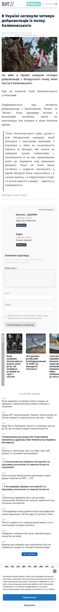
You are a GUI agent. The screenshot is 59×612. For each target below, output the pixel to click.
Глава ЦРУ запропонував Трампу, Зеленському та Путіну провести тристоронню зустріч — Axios (29, 416)
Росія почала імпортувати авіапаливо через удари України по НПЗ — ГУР (26, 477)
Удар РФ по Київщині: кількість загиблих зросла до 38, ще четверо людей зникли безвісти (28, 427)
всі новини (29, 554)
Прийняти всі (30, 597)
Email (8, 304)
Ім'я (7, 293)
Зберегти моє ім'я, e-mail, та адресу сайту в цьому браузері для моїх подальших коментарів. (28, 317)
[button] (54, 570)
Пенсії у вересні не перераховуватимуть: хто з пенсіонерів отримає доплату (27, 524)
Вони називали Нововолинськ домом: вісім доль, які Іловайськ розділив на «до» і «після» (14, 366)
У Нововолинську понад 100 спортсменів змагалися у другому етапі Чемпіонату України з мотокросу (29, 440)
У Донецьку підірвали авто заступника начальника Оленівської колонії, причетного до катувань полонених (28, 500)
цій (46, 589)
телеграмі (10, 95)
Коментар (11, 268)
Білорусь (24, 35)
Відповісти (21, 225)
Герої (34, 35)
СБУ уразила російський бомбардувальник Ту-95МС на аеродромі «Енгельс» (36, 362)
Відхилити (29, 605)
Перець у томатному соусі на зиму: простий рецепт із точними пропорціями (26, 452)
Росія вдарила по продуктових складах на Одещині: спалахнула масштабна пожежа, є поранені (26, 404)
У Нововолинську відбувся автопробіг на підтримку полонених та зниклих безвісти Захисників (26, 464)
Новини (17, 35)
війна (30, 35)
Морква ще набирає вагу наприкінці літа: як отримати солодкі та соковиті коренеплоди (26, 546)
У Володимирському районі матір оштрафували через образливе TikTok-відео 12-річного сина (28, 512)
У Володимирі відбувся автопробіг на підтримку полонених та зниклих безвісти (25, 488)
